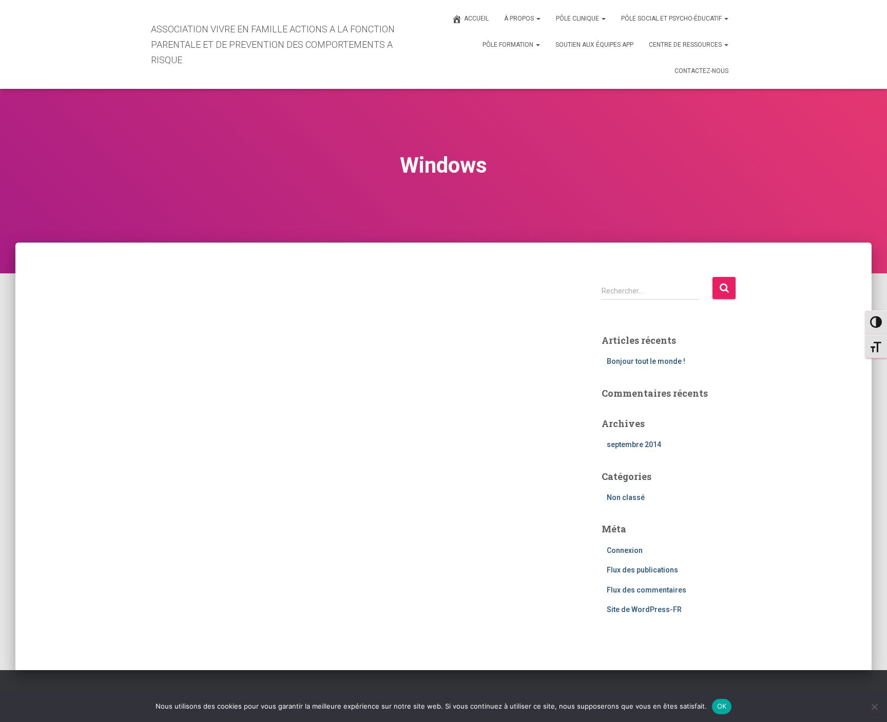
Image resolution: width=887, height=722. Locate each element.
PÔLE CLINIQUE (578, 18)
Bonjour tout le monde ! (646, 361)
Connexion (625, 550)
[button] (538, 18)
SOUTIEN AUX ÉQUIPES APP (594, 44)
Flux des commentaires (646, 590)
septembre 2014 (634, 444)
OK (722, 706)
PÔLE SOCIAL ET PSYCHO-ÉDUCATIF (672, 18)
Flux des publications (642, 570)
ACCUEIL (476, 18)
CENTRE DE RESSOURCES (686, 44)
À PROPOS (519, 18)
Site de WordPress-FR (644, 609)
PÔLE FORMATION (509, 44)
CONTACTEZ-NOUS (701, 71)
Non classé (626, 497)
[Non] (874, 706)
